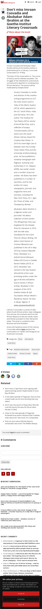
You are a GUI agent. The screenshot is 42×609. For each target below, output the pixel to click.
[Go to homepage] (8, 2)
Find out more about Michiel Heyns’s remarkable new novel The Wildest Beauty (21, 422)
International (29, 339)
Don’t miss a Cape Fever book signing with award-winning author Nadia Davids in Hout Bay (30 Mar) (22, 390)
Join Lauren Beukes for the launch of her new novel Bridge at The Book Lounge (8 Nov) (20, 487)
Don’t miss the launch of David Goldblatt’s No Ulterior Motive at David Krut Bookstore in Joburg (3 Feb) (21, 502)
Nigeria (35, 353)
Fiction (20, 339)
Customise (21, 599)
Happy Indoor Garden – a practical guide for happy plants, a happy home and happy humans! (20, 494)
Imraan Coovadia (25, 353)
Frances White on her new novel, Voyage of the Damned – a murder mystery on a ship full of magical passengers (21, 511)
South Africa (11, 343)
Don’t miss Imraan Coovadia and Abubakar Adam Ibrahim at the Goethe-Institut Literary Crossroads (22, 18)
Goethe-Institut (12, 353)
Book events (36, 349)
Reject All (21, 605)
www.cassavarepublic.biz (24, 305)
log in (12, 432)
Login (39, 2)
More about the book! (19, 32)
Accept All (21, 593)
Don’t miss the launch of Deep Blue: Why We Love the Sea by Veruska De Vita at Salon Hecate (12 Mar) (22, 407)
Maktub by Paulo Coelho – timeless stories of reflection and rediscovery (18, 519)
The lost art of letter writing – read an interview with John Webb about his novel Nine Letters (21, 565)
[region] (21, 592)
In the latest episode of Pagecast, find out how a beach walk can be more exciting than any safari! (22, 399)
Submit (31, 2)
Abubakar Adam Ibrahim (21, 349)
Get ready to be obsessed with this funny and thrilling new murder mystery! (18, 527)
